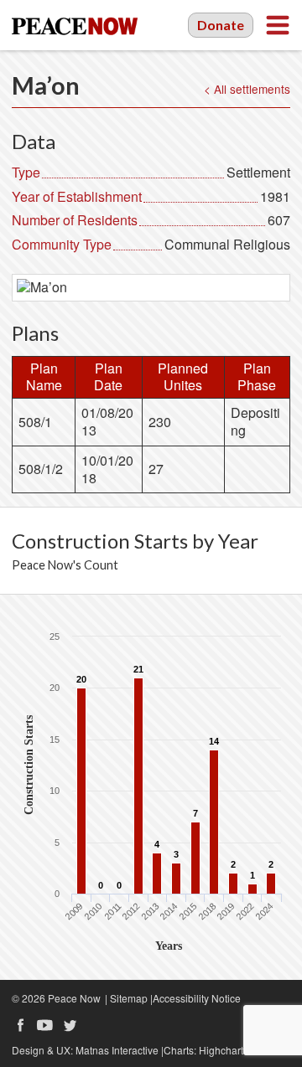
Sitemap (129, 998)
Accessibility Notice (197, 998)
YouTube (45, 1025)
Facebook (20, 1025)
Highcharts (223, 1050)
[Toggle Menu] (277, 25)
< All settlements (247, 88)
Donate (220, 25)
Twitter (70, 1025)
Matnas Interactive (117, 1050)
